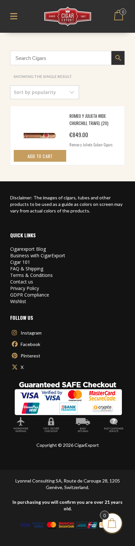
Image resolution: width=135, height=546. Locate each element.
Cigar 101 (20, 262)
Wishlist (18, 301)
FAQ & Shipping (26, 268)
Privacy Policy (24, 288)
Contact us (21, 282)
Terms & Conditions (31, 275)
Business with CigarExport (37, 255)
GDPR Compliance (29, 295)
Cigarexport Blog (28, 249)
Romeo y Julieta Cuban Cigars (91, 144)
